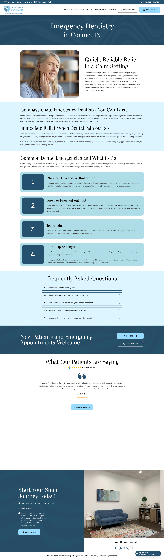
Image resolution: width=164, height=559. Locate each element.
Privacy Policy (93, 556)
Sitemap (113, 556)
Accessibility (104, 556)
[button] (82, 287)
